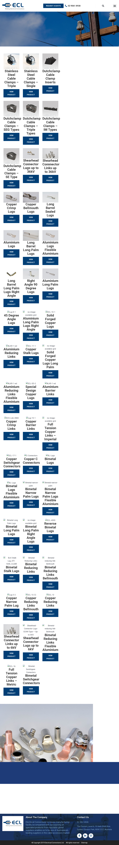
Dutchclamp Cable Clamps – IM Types (51, 124)
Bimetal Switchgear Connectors (31, 679)
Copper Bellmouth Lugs (30, 208)
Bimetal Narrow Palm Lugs (31, 492)
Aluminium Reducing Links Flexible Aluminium (11, 394)
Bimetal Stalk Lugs (11, 569)
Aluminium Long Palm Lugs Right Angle (31, 323)
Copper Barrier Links (31, 425)
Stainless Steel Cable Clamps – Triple (11, 78)
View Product (11, 93)
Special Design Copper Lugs (30, 392)
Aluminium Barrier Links (50, 390)
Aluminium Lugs (11, 244)
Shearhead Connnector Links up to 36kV (50, 166)
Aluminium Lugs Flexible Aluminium (50, 247)
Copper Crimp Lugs (11, 208)
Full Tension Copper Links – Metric (11, 677)
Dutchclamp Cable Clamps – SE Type (12, 171)
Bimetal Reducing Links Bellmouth (50, 572)
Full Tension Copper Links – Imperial (50, 431)
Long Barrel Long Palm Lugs (31, 248)
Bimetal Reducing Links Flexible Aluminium (50, 642)
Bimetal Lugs (50, 461)
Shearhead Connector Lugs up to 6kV (31, 643)
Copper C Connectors (31, 461)
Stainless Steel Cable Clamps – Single (31, 78)
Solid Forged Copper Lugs (50, 320)
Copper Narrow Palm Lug (11, 601)
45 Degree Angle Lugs (11, 319)
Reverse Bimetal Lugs (50, 527)
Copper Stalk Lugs (31, 351)
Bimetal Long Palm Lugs (11, 530)
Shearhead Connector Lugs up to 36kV (31, 166)
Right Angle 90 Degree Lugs (30, 286)
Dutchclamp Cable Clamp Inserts (51, 76)
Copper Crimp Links (11, 425)
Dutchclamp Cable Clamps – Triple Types (32, 126)
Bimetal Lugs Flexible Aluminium (11, 491)
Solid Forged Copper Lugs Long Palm (50, 359)
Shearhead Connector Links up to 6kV (11, 642)
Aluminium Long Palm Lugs (50, 284)
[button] (115, 6)
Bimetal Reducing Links (31, 567)
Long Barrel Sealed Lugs (50, 209)
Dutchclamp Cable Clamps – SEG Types (12, 124)
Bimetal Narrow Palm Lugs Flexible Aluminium (50, 496)
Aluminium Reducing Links (11, 353)
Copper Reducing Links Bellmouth (30, 603)
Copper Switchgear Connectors (11, 462)
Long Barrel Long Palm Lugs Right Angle (11, 288)
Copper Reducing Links (50, 601)
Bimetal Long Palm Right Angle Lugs (31, 534)
